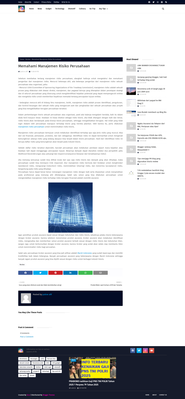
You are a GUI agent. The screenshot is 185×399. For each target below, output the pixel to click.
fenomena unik (38, 363)
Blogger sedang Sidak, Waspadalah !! (146, 148)
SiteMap (56, 2)
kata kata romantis (26, 367)
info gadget (56, 363)
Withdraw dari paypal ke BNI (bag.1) (149, 101)
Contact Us (163, 395)
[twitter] (153, 2)
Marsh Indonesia (85, 253)
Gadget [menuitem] (48, 9)
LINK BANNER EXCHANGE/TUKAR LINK (151, 66)
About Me (28, 2)
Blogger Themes (49, 395)
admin (73, 388)
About (154, 395)
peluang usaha (25, 371)
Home (20, 2)
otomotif (57, 367)
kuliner (38, 367)
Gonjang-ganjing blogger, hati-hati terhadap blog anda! (152, 78)
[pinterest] (161, 2)
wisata (32, 375)
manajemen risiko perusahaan (31, 127)
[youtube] (151, 350)
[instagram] (157, 2)
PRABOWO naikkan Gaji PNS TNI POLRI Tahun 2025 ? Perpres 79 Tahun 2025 (91, 383)
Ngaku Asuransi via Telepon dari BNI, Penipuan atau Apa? (151, 125)
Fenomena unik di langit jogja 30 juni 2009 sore (151, 90)
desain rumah (24, 363)
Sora (28, 395)
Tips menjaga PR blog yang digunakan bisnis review (148, 160)
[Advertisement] (92, 34)
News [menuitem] (40, 9)
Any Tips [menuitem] (102, 9)
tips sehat (23, 375)
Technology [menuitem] (59, 9)
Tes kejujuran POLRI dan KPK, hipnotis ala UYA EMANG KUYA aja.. (152, 136)
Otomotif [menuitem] (71, 9)
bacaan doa (51, 359)
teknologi (45, 371)
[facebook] (149, 2)
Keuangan (33, 359)
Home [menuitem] (31, 9)
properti (36, 371)
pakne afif (24, 71)
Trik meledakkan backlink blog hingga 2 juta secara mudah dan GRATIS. (151, 173)
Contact (36, 2)
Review (28, 59)
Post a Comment (26, 337)
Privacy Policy (46, 2)
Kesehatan (23, 359)
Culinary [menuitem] (82, 9)
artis (42, 359)
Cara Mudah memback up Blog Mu (151, 112)
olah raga (47, 367)
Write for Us (66, 2)
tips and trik (56, 371)
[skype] (166, 2)
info (47, 363)
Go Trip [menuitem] (92, 9)
